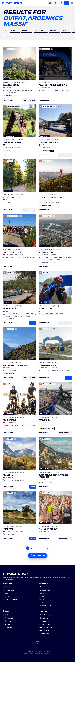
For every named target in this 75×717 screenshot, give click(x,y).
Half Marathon (9, 590)
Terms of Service (46, 627)
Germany (43, 593)
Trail (6, 593)
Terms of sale (44, 630)
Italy (41, 602)
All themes (8, 627)
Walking (7, 596)
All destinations (45, 605)
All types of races (10, 599)
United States (45, 590)
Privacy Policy (45, 624)
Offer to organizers (47, 615)
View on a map (39, 555)
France (42, 587)
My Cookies (44, 621)
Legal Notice (44, 633)
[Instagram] (37, 643)
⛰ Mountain (8, 624)
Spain (42, 599)
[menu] (72, 3)
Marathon (8, 587)
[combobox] (15, 31)
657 (47, 548)
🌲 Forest (7, 621)
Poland (42, 596)
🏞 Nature (8, 615)
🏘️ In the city (9, 618)
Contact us (44, 618)
